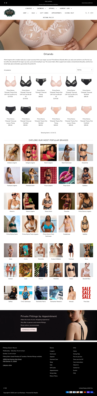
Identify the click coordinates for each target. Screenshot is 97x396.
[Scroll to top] (93, 392)
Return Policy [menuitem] (48, 17)
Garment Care (54, 359)
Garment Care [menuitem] (65, 8)
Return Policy (54, 376)
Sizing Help (53, 373)
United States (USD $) (87, 3)
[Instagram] (6, 3)
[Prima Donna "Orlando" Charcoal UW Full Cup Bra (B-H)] (25, 81)
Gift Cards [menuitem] (44, 13)
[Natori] (71, 269)
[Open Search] (86, 13)
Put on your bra (77, 357)
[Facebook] (4, 3)
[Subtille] (85, 223)
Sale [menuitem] (34, 13)
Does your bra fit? (78, 359)
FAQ (74, 373)
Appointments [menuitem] (57, 13)
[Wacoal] (71, 292)
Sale (51, 365)
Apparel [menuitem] (52, 8)
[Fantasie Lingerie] (12, 175)
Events (75, 370)
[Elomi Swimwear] (67, 152)
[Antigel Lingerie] (30, 152)
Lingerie (52, 351)
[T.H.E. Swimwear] (25, 292)
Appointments (54, 370)
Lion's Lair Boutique (19, 393)
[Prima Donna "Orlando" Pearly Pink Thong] (56, 110)
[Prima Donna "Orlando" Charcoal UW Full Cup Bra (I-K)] (71, 81)
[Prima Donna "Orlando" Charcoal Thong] (41, 81)
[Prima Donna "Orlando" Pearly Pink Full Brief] (86, 110)
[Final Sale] (86, 292)
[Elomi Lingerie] (48, 152)
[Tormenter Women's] (56, 292)
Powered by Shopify (32, 393)
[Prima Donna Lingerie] (85, 201)
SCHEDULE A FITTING (28, 330)
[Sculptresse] (67, 223)
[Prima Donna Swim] (12, 223)
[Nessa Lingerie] (30, 201)
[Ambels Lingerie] (12, 152)
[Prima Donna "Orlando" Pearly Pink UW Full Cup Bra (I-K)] (10, 81)
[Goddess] (85, 175)
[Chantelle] (41, 250)
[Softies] (10, 292)
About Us (76, 365)
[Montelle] (56, 269)
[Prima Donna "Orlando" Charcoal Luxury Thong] (10, 110)
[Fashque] (71, 250)
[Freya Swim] (67, 175)
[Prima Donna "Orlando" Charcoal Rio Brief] (86, 81)
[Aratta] (25, 250)
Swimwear (53, 354)
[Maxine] (41, 269)
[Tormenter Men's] (41, 292)
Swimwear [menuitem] (41, 8)
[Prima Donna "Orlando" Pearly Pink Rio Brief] (41, 110)
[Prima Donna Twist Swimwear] (48, 223)
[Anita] (10, 250)
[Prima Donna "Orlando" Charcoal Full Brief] (25, 110)
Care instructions (78, 362)
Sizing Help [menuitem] (69, 13)
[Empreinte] (85, 152)
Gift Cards (53, 368)
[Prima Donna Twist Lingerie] (30, 223)
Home (75, 351)
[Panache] (67, 201)
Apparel (52, 357)
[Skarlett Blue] (86, 269)
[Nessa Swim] (48, 201)
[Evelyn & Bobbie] (56, 250)
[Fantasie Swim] (30, 175)
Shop (25, 13)
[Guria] (86, 250)
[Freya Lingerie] (48, 175)
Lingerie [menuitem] (29, 8)
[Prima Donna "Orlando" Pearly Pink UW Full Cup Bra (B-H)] (56, 81)
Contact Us (76, 368)
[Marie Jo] (12, 201)
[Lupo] (25, 269)
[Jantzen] (10, 269)
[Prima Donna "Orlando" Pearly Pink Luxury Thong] (71, 110)
